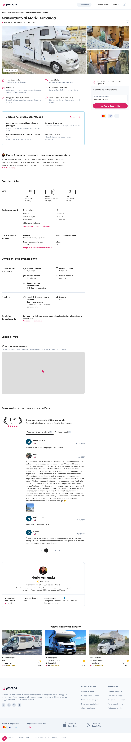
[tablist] (55, 433)
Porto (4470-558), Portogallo (24, 22)
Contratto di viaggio (115, 696)
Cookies (63, 737)
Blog (21, 737)
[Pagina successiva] (69, 550)
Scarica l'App (84, 5)
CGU (48, 737)
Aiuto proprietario (115, 708)
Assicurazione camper (116, 700)
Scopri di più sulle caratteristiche (37, 248)
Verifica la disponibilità (110, 106)
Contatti (28, 737)
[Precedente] (4, 642)
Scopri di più (75, 117)
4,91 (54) (7, 22)
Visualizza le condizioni (32, 321)
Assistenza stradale (115, 704)
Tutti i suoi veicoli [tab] (62, 432)
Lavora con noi (39, 737)
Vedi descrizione (8, 168)
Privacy (55, 737)
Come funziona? (87, 692)
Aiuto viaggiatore (88, 708)
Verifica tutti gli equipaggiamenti (37, 226)
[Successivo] (39, 642)
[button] (4, 738)
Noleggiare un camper (90, 696)
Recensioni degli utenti (90, 704)
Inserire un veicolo (102, 5)
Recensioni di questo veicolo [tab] (39, 432)
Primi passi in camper (89, 700)
